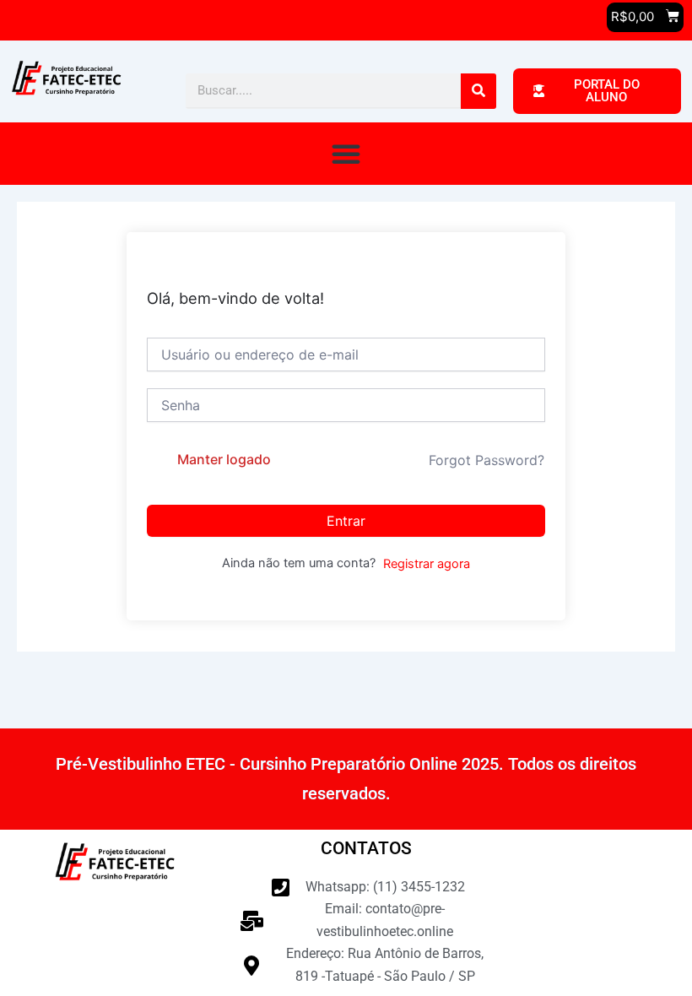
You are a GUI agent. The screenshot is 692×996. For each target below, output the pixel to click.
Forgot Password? (486, 460)
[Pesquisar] (478, 91)
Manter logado (224, 459)
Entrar (346, 520)
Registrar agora (426, 563)
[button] (346, 153)
